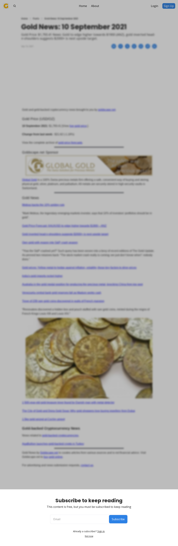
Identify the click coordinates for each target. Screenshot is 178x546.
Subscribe (118, 519)
